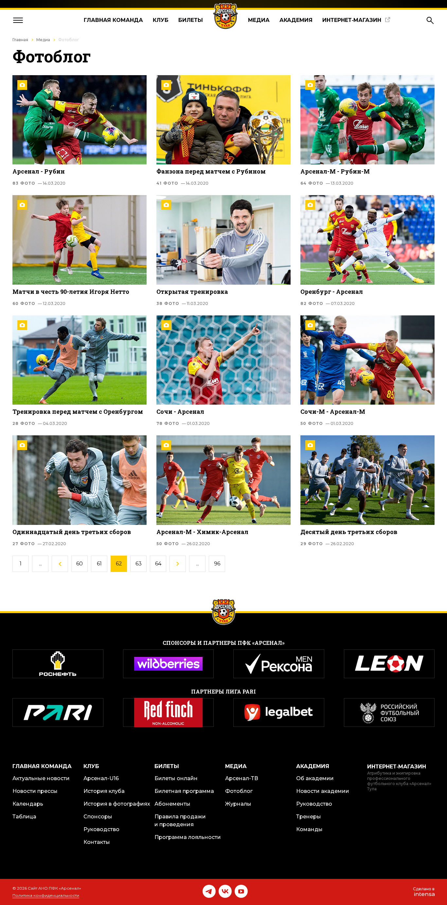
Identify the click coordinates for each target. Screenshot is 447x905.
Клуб (161, 20)
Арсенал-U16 (101, 778)
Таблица (24, 816)
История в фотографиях (116, 804)
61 (99, 564)
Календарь (27, 804)
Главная (20, 39)
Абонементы (172, 804)
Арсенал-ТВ (241, 778)
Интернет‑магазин (351, 20)
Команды (309, 829)
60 (79, 564)
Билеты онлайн (176, 778)
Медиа (259, 20)
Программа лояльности (187, 837)
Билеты (190, 20)
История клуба (104, 791)
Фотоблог (239, 791)
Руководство (101, 829)
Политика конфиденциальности (45, 895)
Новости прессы (35, 791)
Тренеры (308, 816)
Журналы (238, 804)
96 (217, 564)
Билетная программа (184, 791)
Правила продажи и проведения (180, 820)
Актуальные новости (41, 778)
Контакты (96, 842)
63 (138, 564)
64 (158, 564)
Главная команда (113, 20)
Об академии (315, 778)
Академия (296, 20)
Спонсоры (97, 816)
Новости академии (322, 791)
